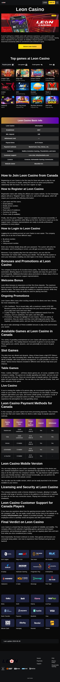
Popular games (6, 64)
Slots (50, 64)
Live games (21, 64)
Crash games (36, 64)
